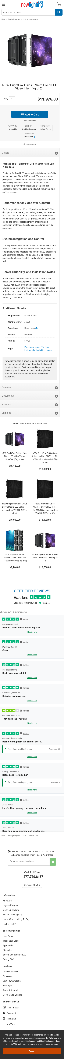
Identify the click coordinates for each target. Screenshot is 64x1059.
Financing (7, 949)
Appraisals (8, 945)
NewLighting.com (14, 19)
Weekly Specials (10, 971)
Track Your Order (11, 940)
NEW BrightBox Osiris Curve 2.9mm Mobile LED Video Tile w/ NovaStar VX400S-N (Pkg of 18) (45, 458)
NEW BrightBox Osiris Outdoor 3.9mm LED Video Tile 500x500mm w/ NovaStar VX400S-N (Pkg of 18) (45, 508)
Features (6, 387)
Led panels (29, 350)
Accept (32, 1050)
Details (5, 152)
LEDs (24, 19)
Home (3, 19)
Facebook (11, 1013)
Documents (8, 395)
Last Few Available (12, 980)
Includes (6, 404)
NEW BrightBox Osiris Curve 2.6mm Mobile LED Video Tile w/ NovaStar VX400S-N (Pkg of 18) (15, 508)
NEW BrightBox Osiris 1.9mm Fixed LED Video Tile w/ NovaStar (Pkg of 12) (15, 456)
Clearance (8, 976)
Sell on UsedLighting (12, 914)
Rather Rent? (9, 923)
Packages (29, 346)
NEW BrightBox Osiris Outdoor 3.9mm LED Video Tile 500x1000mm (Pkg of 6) (14, 557)
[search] (59, 12)
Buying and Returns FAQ (14, 954)
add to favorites (30, 120)
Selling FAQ (8, 959)
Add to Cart (31, 114)
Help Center (8, 936)
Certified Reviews (11, 909)
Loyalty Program (10, 905)
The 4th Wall (13, 1007)
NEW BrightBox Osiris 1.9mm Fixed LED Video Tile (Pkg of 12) (45, 557)
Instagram (11, 1018)
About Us (7, 900)
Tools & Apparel (10, 990)
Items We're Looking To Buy (16, 919)
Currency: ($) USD (32, 884)
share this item (30, 144)
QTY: (6, 99)
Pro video (45, 346)
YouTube (11, 1024)
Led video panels (44, 350)
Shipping (6, 412)
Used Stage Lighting (12, 994)
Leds (37, 346)
